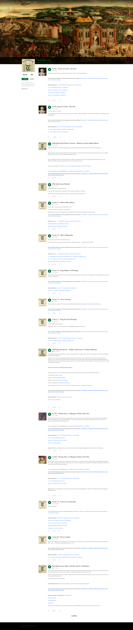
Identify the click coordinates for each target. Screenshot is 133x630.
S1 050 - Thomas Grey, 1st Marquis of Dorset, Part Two (70, 413)
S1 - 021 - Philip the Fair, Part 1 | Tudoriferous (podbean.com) (61, 259)
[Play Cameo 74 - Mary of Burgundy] (49, 235)
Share (25, 79)
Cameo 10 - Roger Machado (54, 442)
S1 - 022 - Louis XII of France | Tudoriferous (57, 523)
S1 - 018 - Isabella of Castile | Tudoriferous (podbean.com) (61, 129)
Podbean (30, 627)
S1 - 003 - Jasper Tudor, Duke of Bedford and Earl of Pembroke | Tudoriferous (65, 557)
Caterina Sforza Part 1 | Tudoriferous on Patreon (58, 223)
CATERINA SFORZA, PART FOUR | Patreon (57, 525)
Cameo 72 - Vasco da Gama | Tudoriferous (67, 288)
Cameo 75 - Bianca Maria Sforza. (63, 202)
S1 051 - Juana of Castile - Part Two (64, 69)
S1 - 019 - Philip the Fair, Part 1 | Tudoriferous (58, 131)
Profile (34, 2)
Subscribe (29, 2)
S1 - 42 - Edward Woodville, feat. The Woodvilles (68, 435)
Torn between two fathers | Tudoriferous (56, 92)
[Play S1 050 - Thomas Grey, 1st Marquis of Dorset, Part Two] (49, 414)
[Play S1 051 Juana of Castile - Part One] (49, 107)
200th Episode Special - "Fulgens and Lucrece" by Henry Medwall (74, 349)
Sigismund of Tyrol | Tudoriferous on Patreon (58, 226)
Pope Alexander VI (52, 600)
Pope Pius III (50, 603)
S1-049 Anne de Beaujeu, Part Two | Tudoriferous (68, 517)
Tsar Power (62, 166)
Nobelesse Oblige (61, 377)
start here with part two (95, 605)
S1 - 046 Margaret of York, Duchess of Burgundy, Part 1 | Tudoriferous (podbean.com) (67, 256)
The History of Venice (63, 380)
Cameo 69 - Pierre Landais (61, 537)
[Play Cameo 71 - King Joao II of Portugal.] (49, 320)
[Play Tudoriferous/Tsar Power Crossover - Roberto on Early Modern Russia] (49, 144)
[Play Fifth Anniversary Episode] (49, 184)
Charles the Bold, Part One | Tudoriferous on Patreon (59, 261)
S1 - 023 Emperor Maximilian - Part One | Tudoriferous (69, 221)
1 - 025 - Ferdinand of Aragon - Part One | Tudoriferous (70, 126)
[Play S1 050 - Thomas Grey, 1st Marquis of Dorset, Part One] (49, 457)
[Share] (59, 100)
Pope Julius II (51, 605)
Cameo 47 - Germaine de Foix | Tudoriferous (58, 90)
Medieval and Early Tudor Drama (65, 397)
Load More (74, 615)
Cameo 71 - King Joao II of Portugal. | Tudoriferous (59, 290)
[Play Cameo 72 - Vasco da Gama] (49, 300)
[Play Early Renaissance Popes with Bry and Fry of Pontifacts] (49, 566)
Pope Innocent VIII (52, 597)
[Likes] (48, 100)
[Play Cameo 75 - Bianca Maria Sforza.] (49, 203)
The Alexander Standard (64, 382)
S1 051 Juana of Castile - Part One (63, 107)
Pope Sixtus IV (68, 595)
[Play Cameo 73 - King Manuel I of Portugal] (49, 271)
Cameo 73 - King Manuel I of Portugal (65, 270)
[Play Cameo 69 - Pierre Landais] (49, 537)
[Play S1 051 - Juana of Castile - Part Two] (49, 69)
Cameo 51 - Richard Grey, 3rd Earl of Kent (57, 440)
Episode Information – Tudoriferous (82, 171)
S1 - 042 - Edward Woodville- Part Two (56, 437)
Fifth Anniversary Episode (61, 184)
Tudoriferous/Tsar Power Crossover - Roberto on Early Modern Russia (75, 143)
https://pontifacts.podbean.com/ (65, 583)
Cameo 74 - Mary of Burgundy (62, 235)
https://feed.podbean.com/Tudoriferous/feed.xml (47, 62)
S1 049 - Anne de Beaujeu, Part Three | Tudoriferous (59, 520)
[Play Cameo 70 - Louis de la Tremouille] (49, 502)
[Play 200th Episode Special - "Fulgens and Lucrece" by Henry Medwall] (49, 350)
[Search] (109, 2)
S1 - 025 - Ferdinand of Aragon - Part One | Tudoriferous (70, 338)
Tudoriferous (44, 60)
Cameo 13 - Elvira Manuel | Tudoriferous (57, 95)
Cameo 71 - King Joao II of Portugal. (64, 319)
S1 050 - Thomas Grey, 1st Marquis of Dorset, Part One (70, 457)
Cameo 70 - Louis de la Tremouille (64, 502)
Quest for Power (87, 166)
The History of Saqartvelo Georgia (73, 166)
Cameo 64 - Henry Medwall (54, 399)
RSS (32, 79)
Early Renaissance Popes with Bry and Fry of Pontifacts (70, 566)
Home (23, 2)
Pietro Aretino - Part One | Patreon (55, 528)
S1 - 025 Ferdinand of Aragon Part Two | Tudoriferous (69, 84)
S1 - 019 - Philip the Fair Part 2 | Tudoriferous (58, 87)
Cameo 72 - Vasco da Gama (61, 299)
